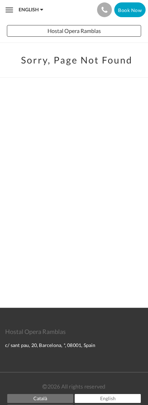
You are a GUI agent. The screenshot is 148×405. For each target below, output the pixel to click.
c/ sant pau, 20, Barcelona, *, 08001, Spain (50, 345)
